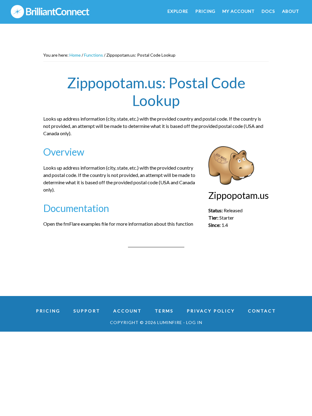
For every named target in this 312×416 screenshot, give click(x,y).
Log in (194, 322)
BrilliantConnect (64, 11)
